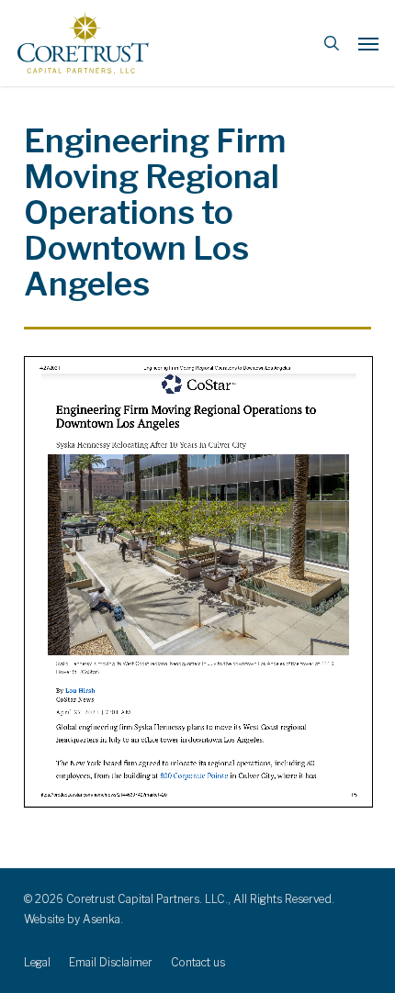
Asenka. (103, 919)
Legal (37, 962)
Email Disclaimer (110, 962)
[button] (368, 43)
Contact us (198, 962)
